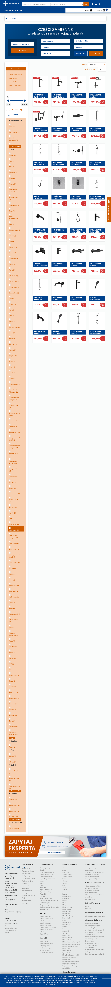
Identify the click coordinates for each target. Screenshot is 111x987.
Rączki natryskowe (46, 876)
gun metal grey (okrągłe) (93, 932)
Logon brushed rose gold (70, 966)
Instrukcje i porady (28, 895)
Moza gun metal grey (69, 957)
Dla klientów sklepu (28, 878)
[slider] (8, 100)
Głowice (42, 870)
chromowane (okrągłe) (92, 923)
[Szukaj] (86, 4)
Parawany (88, 909)
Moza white (66, 959)
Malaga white (66, 948)
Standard (65, 931)
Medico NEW (66, 935)
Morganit (65, 905)
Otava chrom (66, 922)
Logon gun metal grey (69, 964)
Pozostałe (43, 896)
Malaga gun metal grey (70, 946)
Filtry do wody (44, 905)
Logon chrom (66, 896)
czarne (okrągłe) (90, 928)
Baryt (64, 879)
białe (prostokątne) (91, 952)
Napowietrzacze (45, 909)
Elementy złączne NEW (94, 913)
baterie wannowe (45, 916)
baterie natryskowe (46, 919)
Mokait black (66, 909)
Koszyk (101, 10)
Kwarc (64, 892)
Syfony (42, 885)
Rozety (42, 881)
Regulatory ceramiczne (47, 879)
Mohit (64, 903)
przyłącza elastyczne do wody (95, 872)
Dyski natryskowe (46, 898)
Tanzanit (65, 933)
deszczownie (44, 941)
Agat (64, 870)
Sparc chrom (66, 951)
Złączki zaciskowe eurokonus (95, 916)
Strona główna (11, 10)
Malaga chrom (67, 937)
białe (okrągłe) (90, 934)
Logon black (66, 898)
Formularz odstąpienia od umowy (27, 890)
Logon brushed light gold (70, 961)
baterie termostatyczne (48, 927)
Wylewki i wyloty (45, 892)
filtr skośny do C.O (91, 888)
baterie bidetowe (45, 923)
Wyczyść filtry (80, 53)
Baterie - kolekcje (69, 864)
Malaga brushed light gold (71, 942)
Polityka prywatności (29, 876)
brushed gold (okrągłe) (92, 926)
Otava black (66, 924)
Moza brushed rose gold (70, 955)
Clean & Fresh (44, 934)
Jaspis (64, 887)
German (65, 881)
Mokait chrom (67, 907)
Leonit (64, 894)
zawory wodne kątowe (92, 879)
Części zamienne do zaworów (49, 907)
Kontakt (25, 903)
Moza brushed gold (68, 916)
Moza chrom (66, 911)
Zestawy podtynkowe (47, 952)
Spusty (42, 883)
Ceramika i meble (69, 972)
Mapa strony (26, 901)
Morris (64, 900)
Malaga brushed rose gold (71, 944)
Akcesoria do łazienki (93, 920)
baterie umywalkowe (47, 921)
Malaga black (66, 940)
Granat (64, 883)
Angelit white (67, 876)
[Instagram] (99, 4)
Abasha (65, 868)
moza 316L (66, 968)
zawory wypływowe (92, 874)
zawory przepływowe (92, 876)
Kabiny (87, 906)
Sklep (14, 18)
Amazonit (65, 872)
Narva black (66, 918)
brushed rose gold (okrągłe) (94, 930)
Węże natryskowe (46, 890)
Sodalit (64, 927)
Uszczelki (43, 894)
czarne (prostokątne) (92, 943)
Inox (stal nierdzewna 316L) (94, 954)
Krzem (64, 890)
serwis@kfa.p (12, 928)
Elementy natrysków (46, 868)
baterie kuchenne (45, 925)
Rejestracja (26, 868)
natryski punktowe (46, 946)
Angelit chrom (67, 874)
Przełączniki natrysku (47, 874)
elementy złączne (91, 892)
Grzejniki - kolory (90, 899)
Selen (64, 929)
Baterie (43, 913)
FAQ (21, 10)
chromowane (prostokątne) (94, 936)
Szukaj (23, 50)
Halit (64, 885)
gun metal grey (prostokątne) (95, 950)
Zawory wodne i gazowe (95, 864)
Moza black (66, 913)
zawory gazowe (90, 870)
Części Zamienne (46, 864)
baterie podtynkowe (46, 929)
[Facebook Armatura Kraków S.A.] (92, 4)
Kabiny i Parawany (92, 903)
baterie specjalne (45, 932)
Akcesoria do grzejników (93, 886)
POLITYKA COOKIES (51, 984)
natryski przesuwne (46, 943)
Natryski (43, 938)
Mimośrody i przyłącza (47, 872)
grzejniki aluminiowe (92, 890)
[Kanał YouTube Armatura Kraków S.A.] (96, 4)
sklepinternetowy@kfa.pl (13, 912)
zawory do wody (90, 868)
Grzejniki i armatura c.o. (94, 883)
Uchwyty (43, 887)
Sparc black (66, 953)
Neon (64, 920)
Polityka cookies (27, 881)
